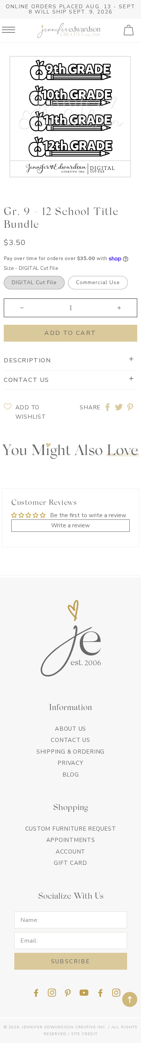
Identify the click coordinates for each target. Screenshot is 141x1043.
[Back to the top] (129, 999)
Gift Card (70, 863)
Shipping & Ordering (70, 751)
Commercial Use (98, 282)
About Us (70, 729)
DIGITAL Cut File (34, 282)
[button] (129, 30)
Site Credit (84, 1034)
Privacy (70, 763)
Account (70, 851)
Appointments (70, 840)
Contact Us (70, 740)
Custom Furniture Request (70, 829)
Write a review (70, 525)
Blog (70, 774)
